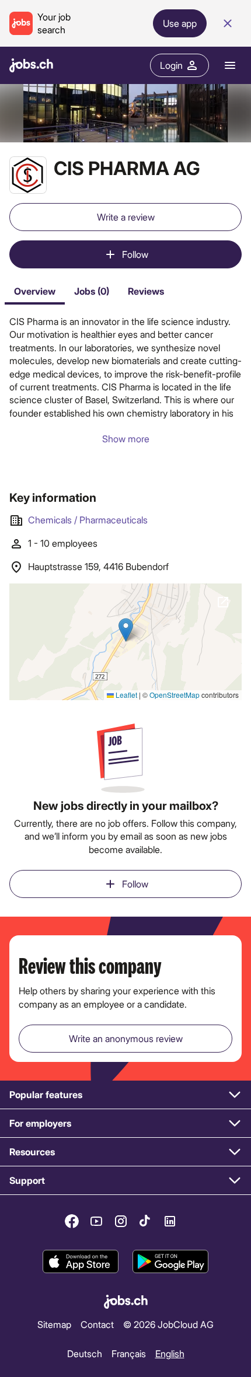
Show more (125, 438)
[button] (125, 1095)
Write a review (126, 216)
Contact (97, 1324)
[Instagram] (120, 1221)
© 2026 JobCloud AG (168, 1324)
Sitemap (54, 1324)
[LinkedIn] (169, 1221)
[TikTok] (145, 1221)
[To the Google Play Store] (170, 1261)
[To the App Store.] (80, 1261)
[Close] (228, 23)
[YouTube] (96, 1221)
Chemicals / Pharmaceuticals (88, 519)
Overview (34, 290)
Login (171, 65)
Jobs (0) (91, 290)
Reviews (146, 290)
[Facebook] (71, 1221)
